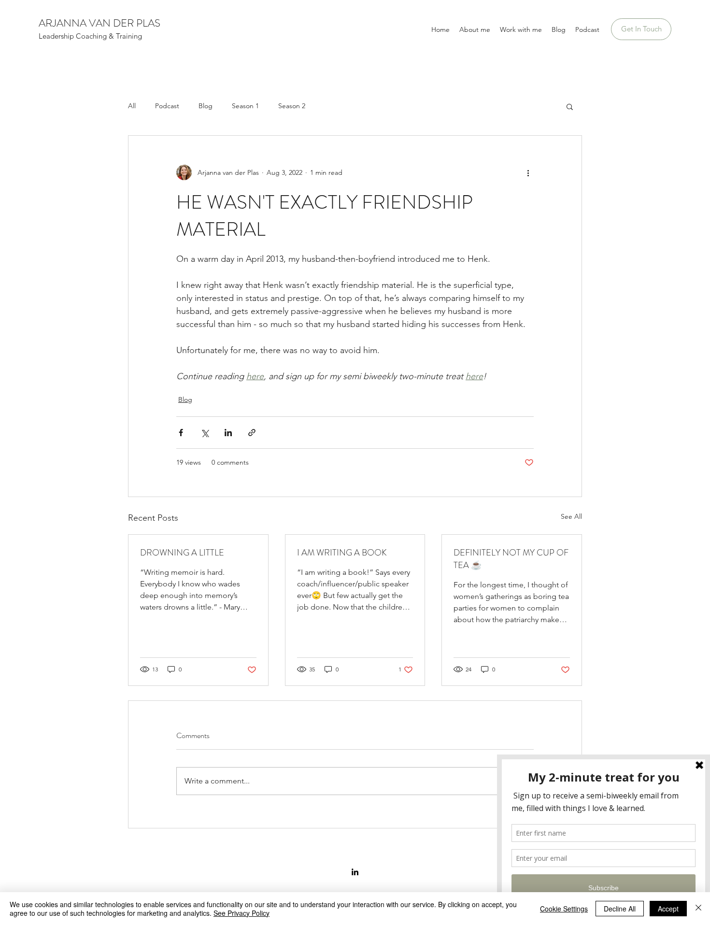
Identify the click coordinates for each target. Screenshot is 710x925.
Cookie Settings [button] (564, 908)
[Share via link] (251, 432)
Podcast (167, 105)
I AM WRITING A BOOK (342, 552)
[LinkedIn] (355, 872)
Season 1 (245, 105)
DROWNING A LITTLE (182, 552)
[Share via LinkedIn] (228, 432)
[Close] (698, 908)
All (132, 105)
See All (571, 516)
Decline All (620, 908)
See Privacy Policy (241, 913)
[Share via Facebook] (180, 432)
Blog (206, 105)
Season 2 (291, 105)
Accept (668, 908)
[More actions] (528, 172)
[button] (569, 106)
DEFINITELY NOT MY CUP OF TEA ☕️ (511, 558)
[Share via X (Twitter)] (204, 432)
